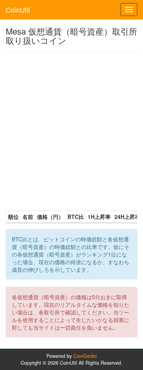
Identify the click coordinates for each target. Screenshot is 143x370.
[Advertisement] (71, 131)
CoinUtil (18, 9)
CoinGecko (85, 355)
